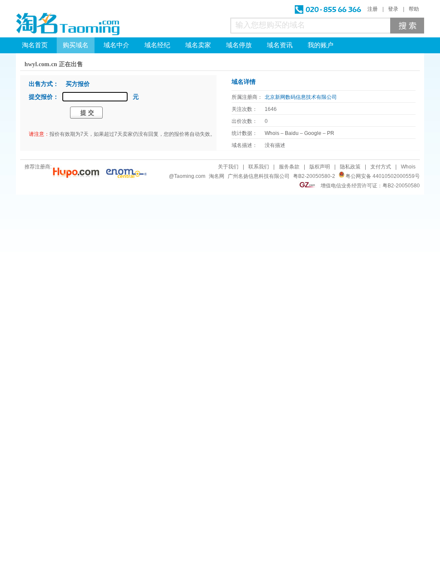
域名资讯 (280, 45)
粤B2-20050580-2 (314, 176)
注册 (372, 9)
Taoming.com (189, 176)
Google (312, 133)
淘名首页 (35, 45)
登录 (393, 9)
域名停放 (239, 45)
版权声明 (319, 167)
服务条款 (289, 167)
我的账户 (320, 45)
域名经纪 (157, 45)
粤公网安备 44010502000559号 (382, 176)
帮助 (414, 9)
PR (330, 133)
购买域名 (76, 45)
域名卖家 (198, 45)
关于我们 (228, 167)
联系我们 (258, 167)
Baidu (292, 133)
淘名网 (216, 176)
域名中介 (116, 45)
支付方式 (380, 167)
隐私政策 (350, 167)
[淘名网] (67, 24)
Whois (272, 133)
